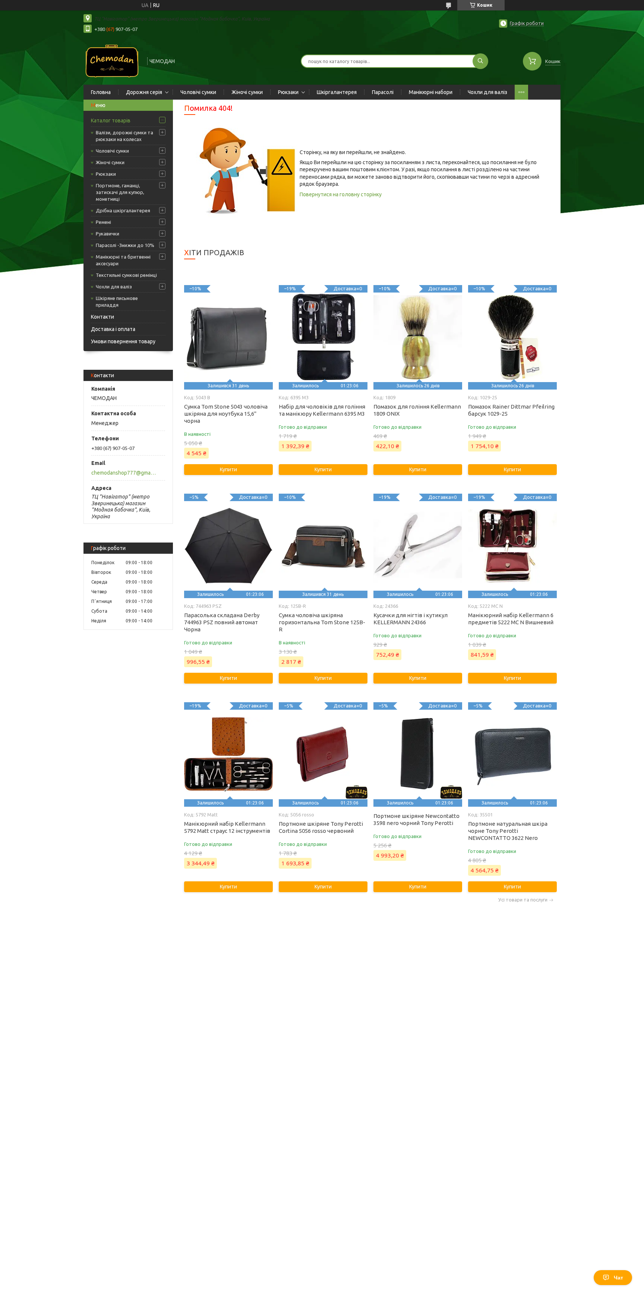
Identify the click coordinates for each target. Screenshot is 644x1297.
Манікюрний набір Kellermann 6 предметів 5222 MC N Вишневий (510, 618)
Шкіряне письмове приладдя (117, 301)
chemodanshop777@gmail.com (124, 473)
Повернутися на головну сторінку (341, 194)
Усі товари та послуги (522, 899)
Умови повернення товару (123, 341)
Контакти (102, 317)
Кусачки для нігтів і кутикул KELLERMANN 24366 (410, 618)
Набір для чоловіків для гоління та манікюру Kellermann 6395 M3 (322, 410)
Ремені (103, 222)
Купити (228, 469)
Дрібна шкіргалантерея (123, 210)
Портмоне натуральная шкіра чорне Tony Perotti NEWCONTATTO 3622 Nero (507, 831)
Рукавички (107, 233)
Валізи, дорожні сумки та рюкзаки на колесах (124, 136)
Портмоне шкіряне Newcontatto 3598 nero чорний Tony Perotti (416, 819)
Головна (101, 92)
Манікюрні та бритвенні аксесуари (123, 260)
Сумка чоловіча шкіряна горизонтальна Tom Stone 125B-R (322, 622)
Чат (618, 1278)
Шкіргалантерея (337, 92)
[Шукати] (480, 61)
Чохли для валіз (487, 92)
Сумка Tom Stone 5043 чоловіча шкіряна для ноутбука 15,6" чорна (226, 413)
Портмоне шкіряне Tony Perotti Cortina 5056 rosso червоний (321, 827)
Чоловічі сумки (198, 92)
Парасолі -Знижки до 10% (125, 245)
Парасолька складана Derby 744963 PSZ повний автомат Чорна (221, 622)
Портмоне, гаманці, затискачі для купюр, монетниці (120, 192)
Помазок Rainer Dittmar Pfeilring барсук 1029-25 (511, 410)
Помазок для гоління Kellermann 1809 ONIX (417, 410)
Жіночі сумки (247, 92)
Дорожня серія (144, 92)
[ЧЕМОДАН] (112, 60)
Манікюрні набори (430, 92)
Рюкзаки (288, 92)
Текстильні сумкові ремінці (126, 275)
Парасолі (383, 92)
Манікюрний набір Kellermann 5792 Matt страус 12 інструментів (227, 827)
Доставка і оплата (113, 329)
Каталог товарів (110, 121)
